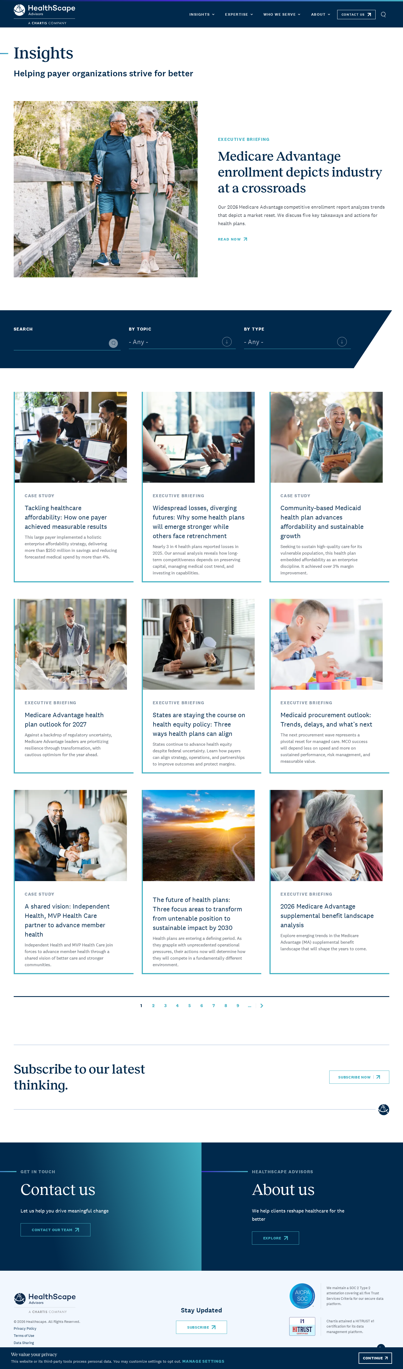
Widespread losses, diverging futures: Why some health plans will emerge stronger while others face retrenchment (199, 522)
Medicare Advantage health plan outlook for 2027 (64, 719)
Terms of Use (24, 1335)
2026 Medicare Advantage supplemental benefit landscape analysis (327, 915)
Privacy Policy (25, 1328)
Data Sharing (24, 1342)
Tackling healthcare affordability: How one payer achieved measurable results (66, 517)
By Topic (140, 329)
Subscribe (198, 1327)
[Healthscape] (305, 1296)
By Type (254, 329)
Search (23, 329)
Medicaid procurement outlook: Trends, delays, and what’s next (326, 719)
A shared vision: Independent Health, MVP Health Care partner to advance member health (67, 920)
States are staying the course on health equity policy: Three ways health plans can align (199, 724)
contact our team (52, 1229)
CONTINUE (373, 1358)
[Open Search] (383, 14)
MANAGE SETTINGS (203, 1361)
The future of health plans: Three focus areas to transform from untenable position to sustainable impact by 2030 (197, 913)
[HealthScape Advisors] (44, 14)
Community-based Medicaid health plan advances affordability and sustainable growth (322, 522)
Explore (272, 1238)
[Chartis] (45, 1303)
